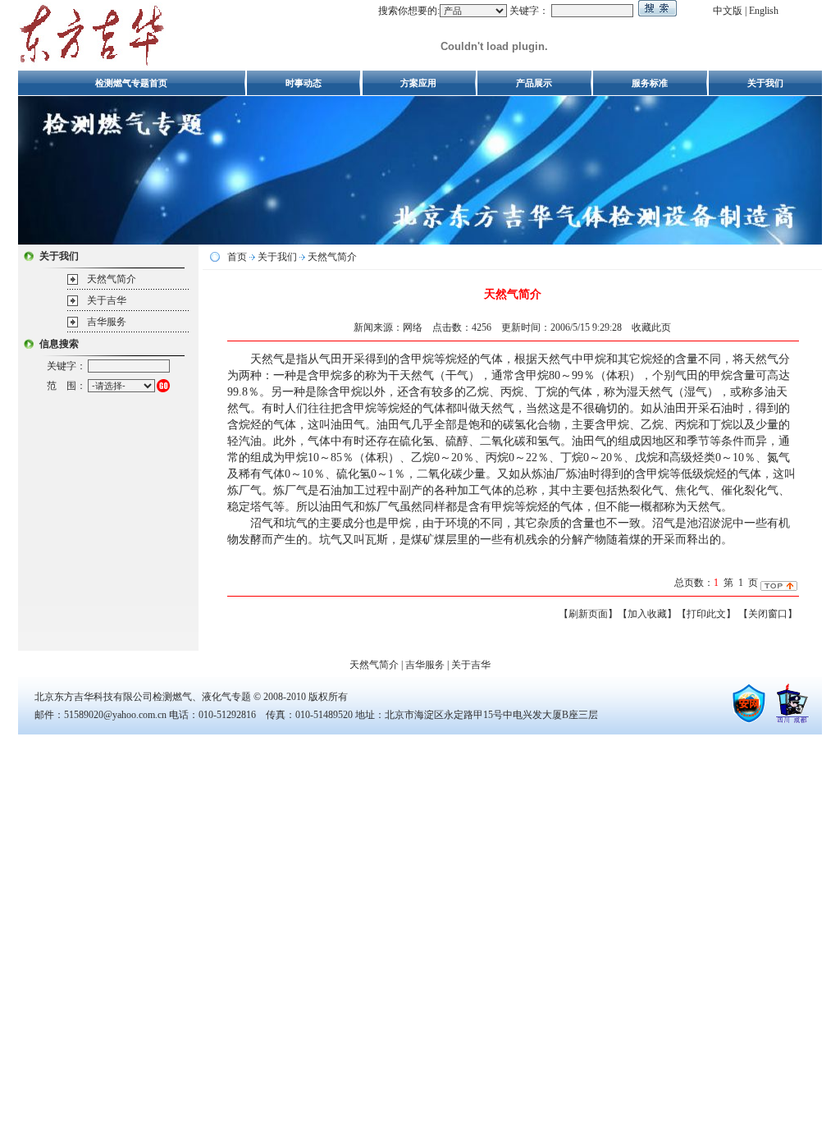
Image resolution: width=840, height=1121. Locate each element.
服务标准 (650, 83)
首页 (237, 257)
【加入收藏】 (647, 614)
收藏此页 (651, 327)
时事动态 (303, 83)
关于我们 (765, 83)
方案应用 (418, 83)
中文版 (727, 10)
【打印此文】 (706, 614)
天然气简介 (111, 279)
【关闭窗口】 (767, 614)
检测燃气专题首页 (131, 83)
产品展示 (534, 83)
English (763, 10)
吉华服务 (106, 321)
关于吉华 (106, 300)
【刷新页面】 (588, 614)
